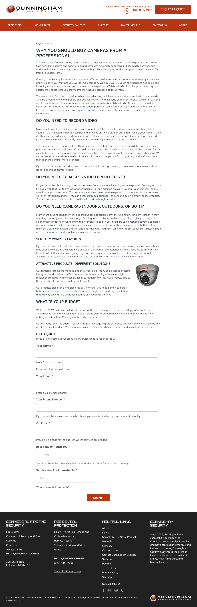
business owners (91, 99)
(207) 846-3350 (141, 10)
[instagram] (109, 590)
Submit (98, 498)
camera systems (78, 79)
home (93, 103)
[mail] (116, 590)
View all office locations (67, 571)
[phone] (122, 590)
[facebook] (103, 590)
